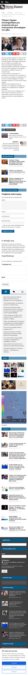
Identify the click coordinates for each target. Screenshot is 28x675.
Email (3, 277)
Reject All (14, 671)
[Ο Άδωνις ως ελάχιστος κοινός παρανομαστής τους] (5, 172)
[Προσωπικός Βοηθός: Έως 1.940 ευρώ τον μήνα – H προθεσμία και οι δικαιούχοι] (5, 528)
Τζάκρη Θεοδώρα (10, 129)
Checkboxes (6, 560)
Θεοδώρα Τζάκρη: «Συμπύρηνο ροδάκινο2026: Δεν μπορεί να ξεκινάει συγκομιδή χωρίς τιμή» (17, 162)
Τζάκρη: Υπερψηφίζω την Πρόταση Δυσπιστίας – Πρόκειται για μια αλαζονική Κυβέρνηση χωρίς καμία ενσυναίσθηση (17, 181)
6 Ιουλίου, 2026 (13, 166)
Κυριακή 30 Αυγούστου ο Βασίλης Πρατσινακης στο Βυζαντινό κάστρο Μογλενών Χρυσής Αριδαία (13, 333)
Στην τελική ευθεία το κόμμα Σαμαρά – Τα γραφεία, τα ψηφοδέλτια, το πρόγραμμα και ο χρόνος (13, 339)
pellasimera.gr (17, 34)
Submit (4, 571)
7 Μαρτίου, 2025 (6, 185)
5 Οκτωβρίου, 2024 (7, 34)
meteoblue (4, 425)
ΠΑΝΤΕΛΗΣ (4, 647)
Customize (14, 667)
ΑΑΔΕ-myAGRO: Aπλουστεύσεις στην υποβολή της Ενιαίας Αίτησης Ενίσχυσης (17, 518)
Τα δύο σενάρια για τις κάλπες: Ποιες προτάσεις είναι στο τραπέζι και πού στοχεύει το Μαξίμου (13, 317)
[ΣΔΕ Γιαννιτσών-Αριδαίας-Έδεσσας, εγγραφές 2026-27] (21, 370)
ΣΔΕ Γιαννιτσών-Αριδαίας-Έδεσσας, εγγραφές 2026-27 (17, 488)
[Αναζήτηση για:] (14, 544)
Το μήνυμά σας (7, 264)
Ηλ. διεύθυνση (5, 216)
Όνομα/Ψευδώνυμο (8, 256)
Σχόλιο (3, 200)
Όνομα (3, 211)
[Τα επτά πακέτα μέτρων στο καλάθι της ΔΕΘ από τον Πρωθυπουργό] (14, 364)
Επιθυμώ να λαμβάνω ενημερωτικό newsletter (13, 563)
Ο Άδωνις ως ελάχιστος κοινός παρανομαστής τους (17, 171)
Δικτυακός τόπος (6, 220)
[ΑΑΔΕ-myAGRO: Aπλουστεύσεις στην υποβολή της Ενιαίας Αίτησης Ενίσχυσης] (21, 375)
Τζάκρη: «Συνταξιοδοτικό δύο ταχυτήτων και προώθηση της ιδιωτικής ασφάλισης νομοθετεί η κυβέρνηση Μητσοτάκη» (14, 323)
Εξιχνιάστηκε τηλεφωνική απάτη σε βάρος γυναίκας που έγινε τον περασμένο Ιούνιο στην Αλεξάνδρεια (13, 298)
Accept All (14, 663)
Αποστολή (5, 284)
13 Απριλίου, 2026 (13, 173)
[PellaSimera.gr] (11, 9)
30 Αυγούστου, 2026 (14, 438)
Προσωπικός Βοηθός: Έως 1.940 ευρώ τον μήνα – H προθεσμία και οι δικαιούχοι (13, 350)
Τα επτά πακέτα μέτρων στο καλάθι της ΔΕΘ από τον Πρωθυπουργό (17, 445)
